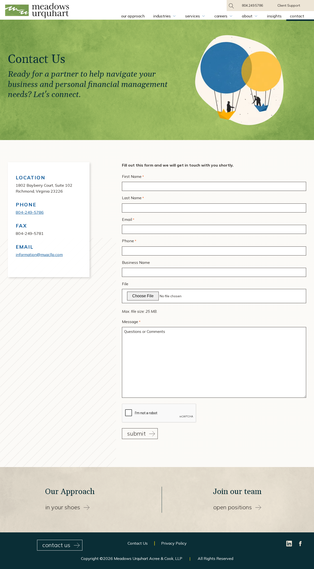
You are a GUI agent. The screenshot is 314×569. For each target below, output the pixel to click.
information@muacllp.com (39, 254)
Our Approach (133, 16)
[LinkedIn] (289, 543)
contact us (56, 545)
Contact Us (138, 543)
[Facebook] (300, 543)
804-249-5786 (30, 212)
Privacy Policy (174, 543)
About (247, 16)
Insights (274, 16)
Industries (162, 16)
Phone (129, 240)
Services (192, 16)
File (125, 283)
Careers (220, 16)
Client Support (288, 5)
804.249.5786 (252, 5)
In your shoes (62, 507)
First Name (133, 176)
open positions (232, 507)
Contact (297, 16)
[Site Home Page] (37, 11)
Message (131, 321)
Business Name (136, 262)
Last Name (133, 197)
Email (128, 219)
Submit (136, 433)
